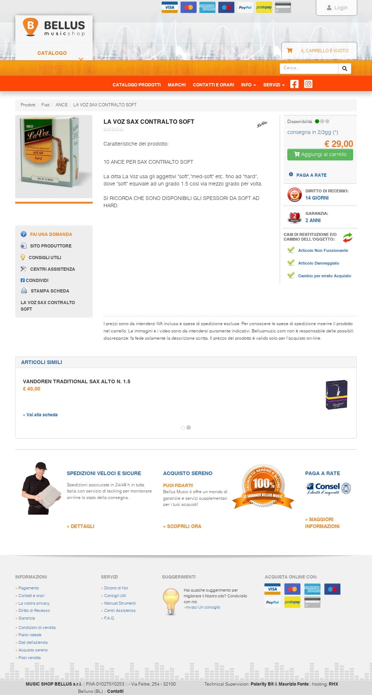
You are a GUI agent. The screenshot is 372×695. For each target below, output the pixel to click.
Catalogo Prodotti (52, 60)
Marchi (177, 84)
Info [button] (246, 84)
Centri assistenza (52, 269)
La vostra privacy (34, 603)
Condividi (36, 280)
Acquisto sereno (33, 650)
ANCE (62, 105)
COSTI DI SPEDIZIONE (319, 168)
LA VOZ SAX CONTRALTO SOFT (105, 105)
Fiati (45, 105)
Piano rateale (30, 635)
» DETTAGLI (80, 526)
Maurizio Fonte (294, 684)
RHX (333, 684)
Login (340, 8)
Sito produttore (51, 246)
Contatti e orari (31, 596)
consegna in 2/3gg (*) (312, 132)
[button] (22, 428)
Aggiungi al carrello (323, 154)
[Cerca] (344, 68)
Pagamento (29, 588)
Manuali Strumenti (120, 603)
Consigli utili (45, 257)
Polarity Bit (262, 684)
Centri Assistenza (120, 611)
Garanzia (27, 618)
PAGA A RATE (311, 175)
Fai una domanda (51, 234)
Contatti (115, 691)
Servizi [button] (272, 84)
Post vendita (30, 658)
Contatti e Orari (213, 84)
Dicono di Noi (116, 588)
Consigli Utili (115, 596)
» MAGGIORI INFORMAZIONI (322, 522)
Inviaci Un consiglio (203, 607)
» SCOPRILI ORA (182, 526)
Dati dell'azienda (33, 643)
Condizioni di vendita (37, 628)
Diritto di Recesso (34, 611)
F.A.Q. (109, 618)
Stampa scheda (50, 290)
